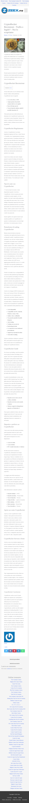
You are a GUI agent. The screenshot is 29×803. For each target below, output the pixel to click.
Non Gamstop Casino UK (16, 711)
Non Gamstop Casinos (16, 679)
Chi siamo (9, 797)
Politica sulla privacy (6, 799)
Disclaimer (24, 799)
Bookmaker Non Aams (16, 786)
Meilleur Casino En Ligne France (16, 752)
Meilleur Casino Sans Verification (16, 742)
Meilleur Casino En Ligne (16, 700)
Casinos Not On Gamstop (12, 3)
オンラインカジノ (16, 704)
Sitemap (20, 797)
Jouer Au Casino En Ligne (16, 778)
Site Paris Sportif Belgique (16, 734)
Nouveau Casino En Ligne (16, 780)
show (11, 87)
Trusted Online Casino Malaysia (16, 740)
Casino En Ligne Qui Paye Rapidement (16, 757)
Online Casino (16, 702)
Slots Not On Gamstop (16, 694)
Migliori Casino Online (16, 784)
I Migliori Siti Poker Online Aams (16, 748)
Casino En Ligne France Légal (16, 750)
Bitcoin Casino (4, 1)
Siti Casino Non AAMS (16, 763)
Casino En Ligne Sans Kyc (16, 782)
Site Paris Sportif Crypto (16, 754)
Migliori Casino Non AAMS (16, 767)
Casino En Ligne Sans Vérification (16, 769)
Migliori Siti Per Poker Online (16, 773)
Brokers (6, 35)
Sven (5, 643)
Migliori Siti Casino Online (16, 681)
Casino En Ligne (16, 738)
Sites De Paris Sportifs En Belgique (16, 736)
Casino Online (16, 759)
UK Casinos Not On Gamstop (16, 715)
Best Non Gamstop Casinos (16, 690)
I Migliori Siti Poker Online (16, 788)
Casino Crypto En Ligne (16, 732)
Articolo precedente (15, 659)
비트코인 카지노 (16, 761)
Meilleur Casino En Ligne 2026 (16, 744)
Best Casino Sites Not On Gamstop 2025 (16, 709)
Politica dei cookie (17, 799)
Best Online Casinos (16, 713)
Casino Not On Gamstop (16, 688)
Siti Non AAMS (16, 775)
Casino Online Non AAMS (16, 765)
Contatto (15, 797)
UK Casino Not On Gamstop (16, 706)
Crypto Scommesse (16, 746)
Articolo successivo (15, 663)
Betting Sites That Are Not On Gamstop (16, 698)
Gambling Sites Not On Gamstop (16, 719)
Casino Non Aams (16, 683)
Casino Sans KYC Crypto (16, 771)
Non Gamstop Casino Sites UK (16, 696)
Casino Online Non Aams (16, 727)
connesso (9, 668)
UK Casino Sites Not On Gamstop (16, 723)
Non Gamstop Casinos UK (15, 1)
